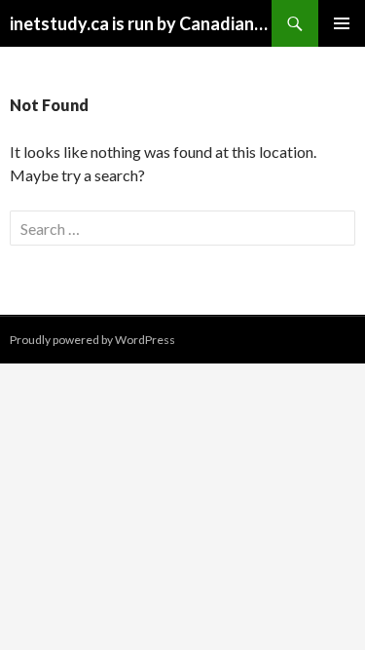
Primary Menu (341, 23)
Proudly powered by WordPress (92, 339)
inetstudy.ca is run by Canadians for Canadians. (141, 23)
